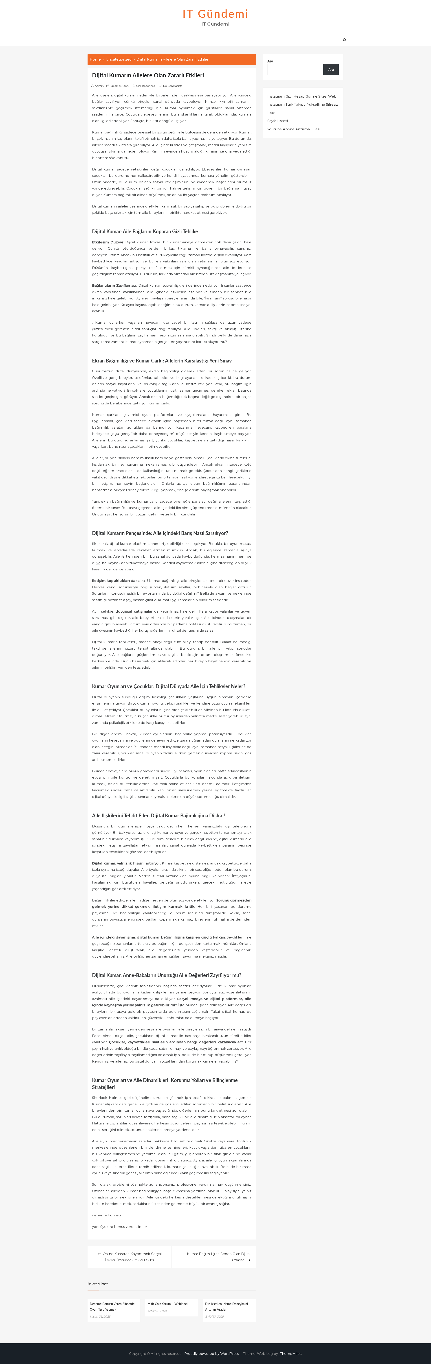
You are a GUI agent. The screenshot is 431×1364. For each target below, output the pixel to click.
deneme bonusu (106, 1215)
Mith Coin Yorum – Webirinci (167, 1304)
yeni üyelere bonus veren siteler (119, 1226)
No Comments (172, 85)
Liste (271, 113)
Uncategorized (145, 85)
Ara (270, 61)
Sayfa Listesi (277, 121)
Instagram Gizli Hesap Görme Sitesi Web (301, 96)
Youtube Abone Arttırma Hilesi (293, 129)
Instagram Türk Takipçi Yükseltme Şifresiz (302, 104)
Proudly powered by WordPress (212, 1353)
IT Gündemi (216, 14)
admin (99, 85)
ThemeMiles (290, 1353)
